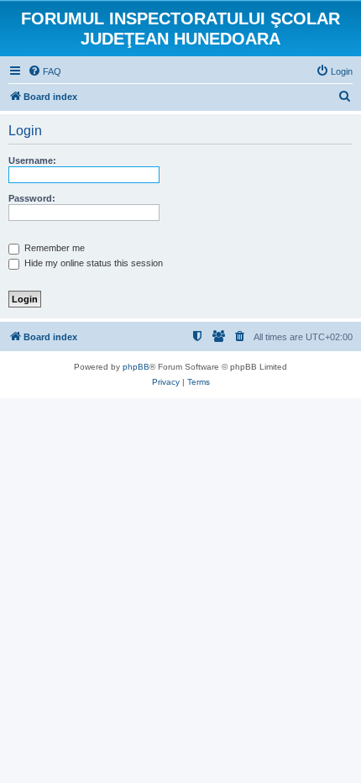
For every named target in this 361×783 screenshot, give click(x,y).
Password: (31, 198)
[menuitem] (44, 71)
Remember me (53, 248)
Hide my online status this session (92, 263)
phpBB (136, 366)
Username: (32, 160)
